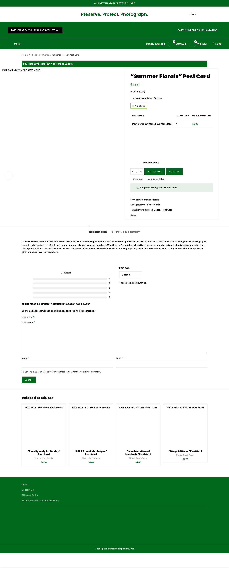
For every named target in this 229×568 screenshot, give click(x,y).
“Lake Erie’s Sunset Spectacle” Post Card (138, 453)
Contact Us (28, 489)
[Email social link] (208, 14)
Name (25, 358)
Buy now (174, 171)
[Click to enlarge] (8, 175)
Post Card (167, 209)
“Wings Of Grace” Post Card (185, 451)
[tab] (98, 230)
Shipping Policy (30, 495)
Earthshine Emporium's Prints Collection (35, 30)
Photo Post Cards (40, 55)
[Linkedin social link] (215, 14)
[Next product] (205, 55)
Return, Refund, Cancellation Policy (40, 500)
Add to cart (155, 171)
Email (119, 358)
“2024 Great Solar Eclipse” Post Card (91, 453)
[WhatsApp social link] (219, 14)
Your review (28, 322)
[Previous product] (199, 55)
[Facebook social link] (201, 14)
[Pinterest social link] (212, 14)
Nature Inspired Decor (148, 209)
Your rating (28, 317)
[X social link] (205, 14)
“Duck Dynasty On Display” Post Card (43, 453)
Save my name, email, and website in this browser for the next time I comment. (63, 371)
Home (25, 55)
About (25, 484)
